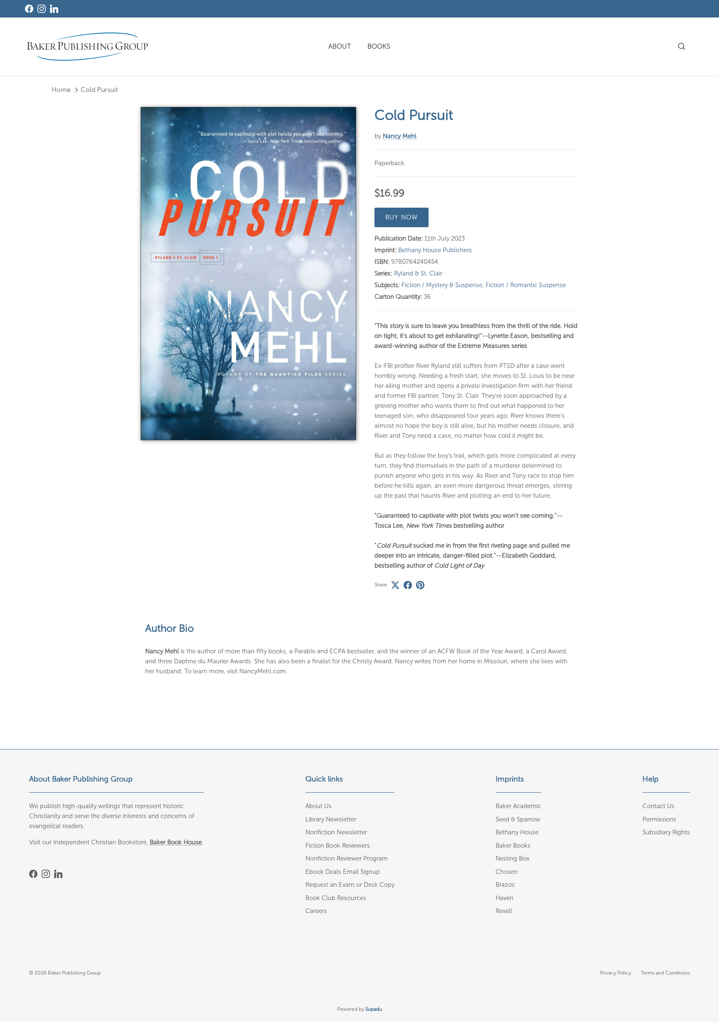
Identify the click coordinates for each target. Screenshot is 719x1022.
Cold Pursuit (99, 90)
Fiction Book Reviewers (337, 845)
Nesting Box (512, 858)
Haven (504, 898)
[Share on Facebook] (408, 585)
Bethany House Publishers (435, 250)
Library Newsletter (330, 819)
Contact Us (658, 806)
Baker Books (513, 845)
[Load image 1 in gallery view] (248, 273)
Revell (504, 911)
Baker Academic (518, 806)
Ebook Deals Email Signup (342, 872)
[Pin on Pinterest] (420, 585)
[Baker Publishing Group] (87, 46)
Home (61, 90)
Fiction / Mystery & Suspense (442, 285)
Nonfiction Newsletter (336, 832)
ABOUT (339, 46)
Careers (316, 911)
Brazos (505, 884)
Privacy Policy (615, 973)
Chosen (507, 872)
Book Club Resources (335, 898)
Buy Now (401, 217)
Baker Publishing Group (74, 973)
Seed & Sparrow (518, 819)
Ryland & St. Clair (418, 273)
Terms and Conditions (665, 973)
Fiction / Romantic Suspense (526, 285)
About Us (318, 806)
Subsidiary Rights (666, 832)
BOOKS (378, 46)
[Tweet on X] (395, 585)
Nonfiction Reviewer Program (346, 858)
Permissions (659, 819)
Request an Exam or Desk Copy (349, 884)
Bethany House (517, 832)
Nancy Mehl (400, 136)
